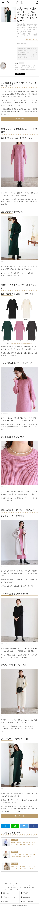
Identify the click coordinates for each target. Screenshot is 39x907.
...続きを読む (32, 69)
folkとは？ (6, 893)
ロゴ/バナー (6, 901)
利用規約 (25, 893)
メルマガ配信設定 (27, 901)
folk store (6, 188)
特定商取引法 (26, 897)
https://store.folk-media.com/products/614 (21, 343)
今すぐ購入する (19, 118)
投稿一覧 (19, 73)
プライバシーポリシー (9, 897)
